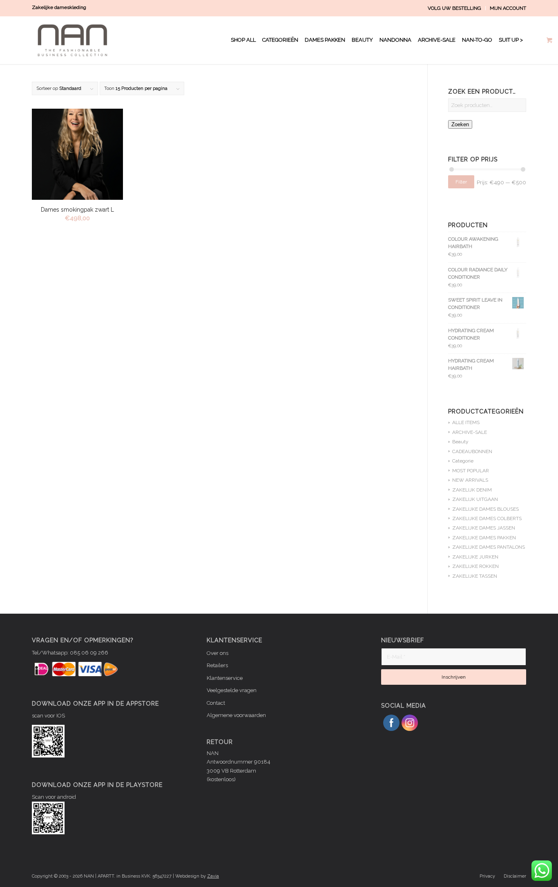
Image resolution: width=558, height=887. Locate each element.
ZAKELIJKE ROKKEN (475, 566)
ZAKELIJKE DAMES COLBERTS (487, 518)
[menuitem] (455, 8)
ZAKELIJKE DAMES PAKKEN (484, 538)
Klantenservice (225, 678)
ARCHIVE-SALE (469, 432)
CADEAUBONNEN (472, 451)
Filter (461, 182)
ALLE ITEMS (466, 422)
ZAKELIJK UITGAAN (475, 499)
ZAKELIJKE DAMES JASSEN (483, 528)
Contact (216, 703)
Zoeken (460, 124)
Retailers (217, 665)
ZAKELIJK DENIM (472, 490)
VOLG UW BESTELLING (454, 8)
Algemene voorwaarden (236, 715)
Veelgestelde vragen (232, 690)
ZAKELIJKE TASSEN (474, 576)
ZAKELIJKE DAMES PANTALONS (488, 547)
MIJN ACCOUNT (508, 8)
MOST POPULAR (470, 471)
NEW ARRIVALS (470, 480)
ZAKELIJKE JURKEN (475, 557)
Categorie (462, 461)
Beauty (460, 442)
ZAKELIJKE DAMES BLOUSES (485, 509)
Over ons (217, 653)
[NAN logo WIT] (74, 40)
